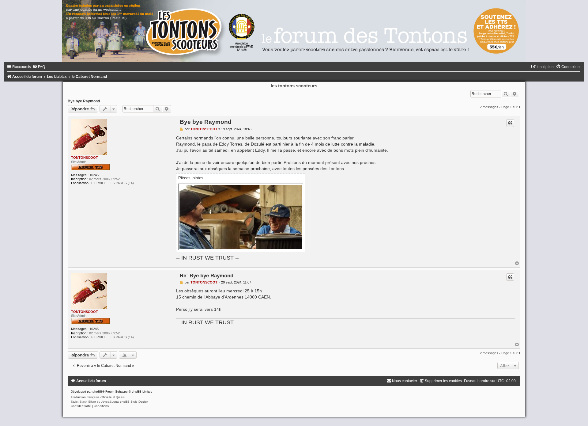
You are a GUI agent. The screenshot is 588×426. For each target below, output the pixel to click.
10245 (94, 175)
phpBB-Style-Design (134, 401)
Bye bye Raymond (84, 101)
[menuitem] (38, 67)
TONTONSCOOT (84, 157)
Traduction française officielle (91, 397)
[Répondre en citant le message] (510, 123)
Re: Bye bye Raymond (206, 275)
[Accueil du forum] (294, 31)
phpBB (97, 391)
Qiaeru (120, 397)
